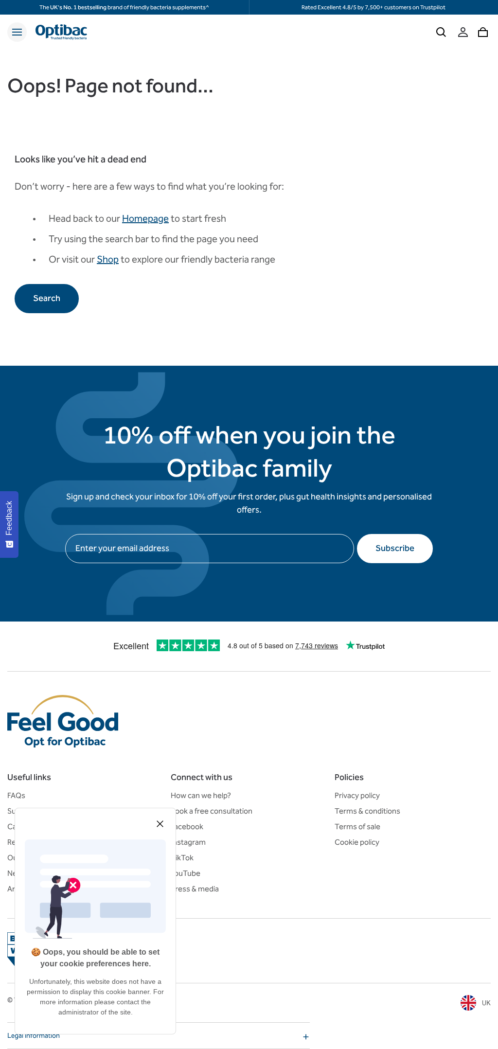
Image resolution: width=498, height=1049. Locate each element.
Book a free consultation (211, 811)
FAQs (16, 795)
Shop (108, 259)
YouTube (185, 873)
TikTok (182, 857)
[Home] (61, 32)
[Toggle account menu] (463, 32)
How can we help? (201, 795)
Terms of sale (357, 826)
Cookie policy (357, 842)
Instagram (188, 842)
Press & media (195, 888)
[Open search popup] (441, 32)
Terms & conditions (367, 811)
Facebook (187, 826)
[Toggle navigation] (17, 32)
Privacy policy (357, 795)
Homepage (145, 218)
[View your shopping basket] (483, 32)
